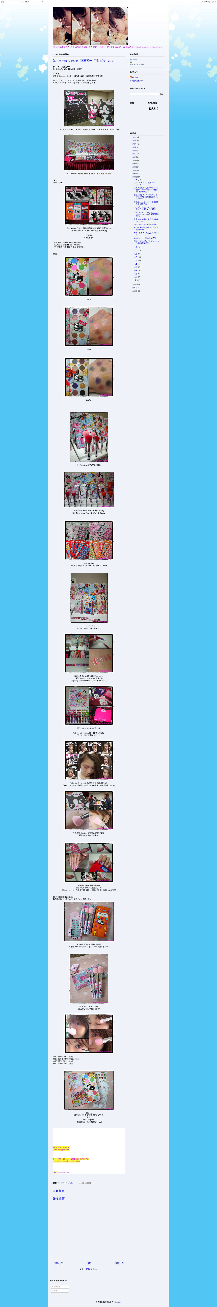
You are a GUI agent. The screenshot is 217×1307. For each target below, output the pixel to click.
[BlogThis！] (83, 1183)
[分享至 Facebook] (87, 1183)
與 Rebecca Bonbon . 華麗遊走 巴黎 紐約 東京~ (146, 203)
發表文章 (56, 1287)
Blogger (118, 1302)
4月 (136, 270)
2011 (134, 288)
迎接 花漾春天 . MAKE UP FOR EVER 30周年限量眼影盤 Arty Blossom (146, 197)
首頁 (89, 1263)
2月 (136, 277)
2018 (134, 160)
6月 (136, 264)
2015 (134, 170)
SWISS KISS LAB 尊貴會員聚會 (145, 224)
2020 (134, 154)
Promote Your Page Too (137, 64)
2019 (134, 157)
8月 (136, 257)
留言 (55, 1291)
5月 (136, 267)
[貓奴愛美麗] (131, 62)
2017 (134, 164)
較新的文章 (59, 1263)
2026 (134, 137)
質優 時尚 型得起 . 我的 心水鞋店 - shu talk (146, 220)
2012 (134, 284)
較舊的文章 (119, 1263)
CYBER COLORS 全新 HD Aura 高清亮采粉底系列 (146, 242)
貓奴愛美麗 (133, 59)
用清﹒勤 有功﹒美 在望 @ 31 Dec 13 (144, 184)
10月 (136, 250)
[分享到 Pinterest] (90, 1183)
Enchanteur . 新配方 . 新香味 (145, 238)
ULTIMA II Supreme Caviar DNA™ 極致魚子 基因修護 (145, 208)
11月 (136, 247)
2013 (134, 177)
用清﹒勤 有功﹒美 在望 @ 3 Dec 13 (146, 234)
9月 (136, 254)
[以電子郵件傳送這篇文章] (80, 1183)
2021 (134, 150)
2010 (134, 291)
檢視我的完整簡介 (136, 81)
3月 (136, 274)
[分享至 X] (85, 1183)
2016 (134, 167)
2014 (134, 174)
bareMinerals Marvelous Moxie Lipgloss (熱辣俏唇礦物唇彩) (146, 214)
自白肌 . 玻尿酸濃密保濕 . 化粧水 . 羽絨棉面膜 (146, 229)
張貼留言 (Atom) (92, 1269)
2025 (134, 141)
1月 (135, 280)
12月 (136, 180)
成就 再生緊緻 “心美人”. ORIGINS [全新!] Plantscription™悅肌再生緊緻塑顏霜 (146, 190)
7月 (136, 260)
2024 (134, 144)
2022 (134, 147)
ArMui (135, 77)
